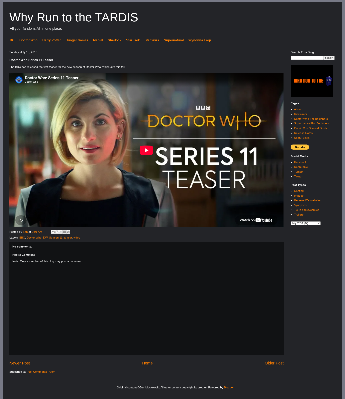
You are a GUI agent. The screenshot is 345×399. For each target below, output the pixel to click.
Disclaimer (300, 114)
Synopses (300, 205)
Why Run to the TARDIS (73, 17)
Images (298, 195)
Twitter (298, 176)
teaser (68, 237)
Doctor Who (28, 40)
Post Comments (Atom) (41, 371)
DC (12, 40)
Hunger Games (76, 40)
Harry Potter (51, 40)
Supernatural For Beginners (311, 123)
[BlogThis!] (57, 232)
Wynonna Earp (199, 40)
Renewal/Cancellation (307, 200)
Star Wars (152, 40)
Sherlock (114, 40)
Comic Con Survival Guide (310, 128)
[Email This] (53, 232)
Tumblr (298, 171)
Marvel (98, 40)
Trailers (298, 214)
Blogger (229, 387)
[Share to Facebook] (64, 232)
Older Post (274, 363)
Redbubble (301, 166)
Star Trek (133, 40)
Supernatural (174, 40)
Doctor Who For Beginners (311, 118)
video (76, 237)
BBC (22, 237)
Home (147, 363)
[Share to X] (61, 232)
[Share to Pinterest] (68, 232)
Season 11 (55, 237)
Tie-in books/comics (306, 209)
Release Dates (303, 133)
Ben (26, 231)
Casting (299, 190)
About (297, 109)
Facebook (300, 162)
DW (45, 237)
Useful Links (301, 137)
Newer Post (19, 363)
